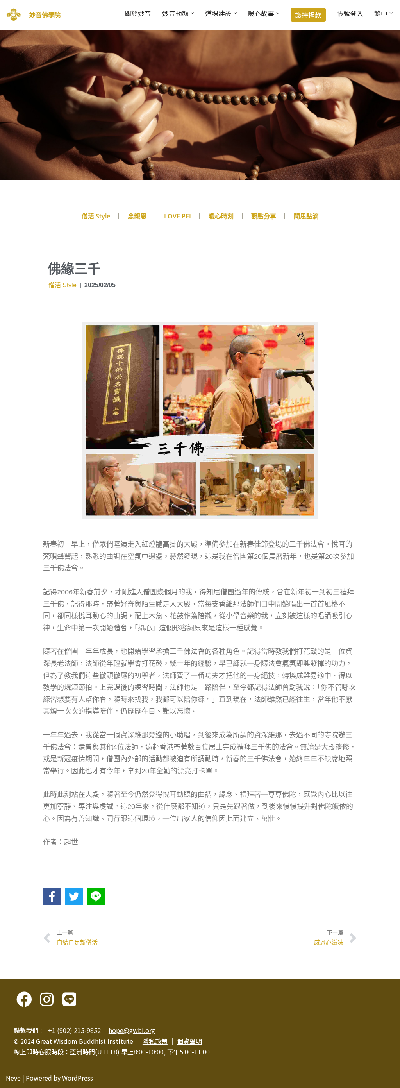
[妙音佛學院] (13, 15)
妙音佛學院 (45, 14)
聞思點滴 (306, 216)
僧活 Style (96, 216)
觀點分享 (263, 216)
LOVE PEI (177, 216)
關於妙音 (138, 13)
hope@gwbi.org (132, 1030)
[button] (192, 12)
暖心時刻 (221, 216)
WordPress (77, 1078)
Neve (13, 1078)
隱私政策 (155, 1041)
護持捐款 (308, 15)
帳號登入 (350, 13)
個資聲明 (189, 1041)
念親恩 (137, 216)
